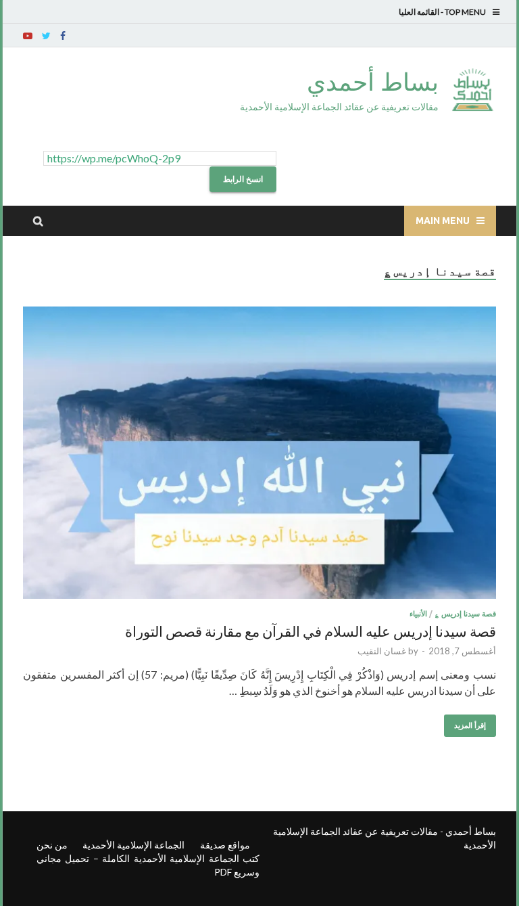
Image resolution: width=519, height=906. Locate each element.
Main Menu (443, 220)
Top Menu (465, 12)
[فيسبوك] (63, 36)
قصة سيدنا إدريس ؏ (465, 614)
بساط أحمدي (373, 81)
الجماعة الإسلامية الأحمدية (133, 845)
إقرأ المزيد (470, 725)
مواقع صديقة (225, 845)
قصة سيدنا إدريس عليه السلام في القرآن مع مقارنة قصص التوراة (310, 630)
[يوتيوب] (28, 36)
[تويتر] (46, 36)
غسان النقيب (381, 650)
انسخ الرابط (243, 179)
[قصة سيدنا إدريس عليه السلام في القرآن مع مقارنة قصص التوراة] (259, 455)
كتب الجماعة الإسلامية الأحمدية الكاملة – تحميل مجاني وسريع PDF (148, 865)
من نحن (52, 845)
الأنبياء (418, 614)
